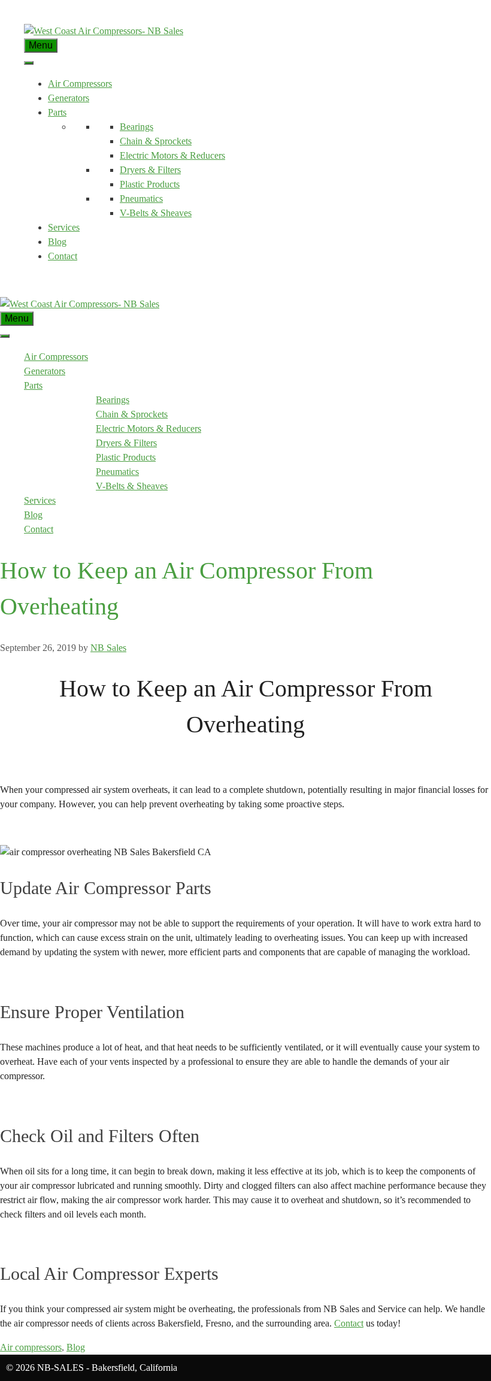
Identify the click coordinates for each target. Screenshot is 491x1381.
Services (64, 227)
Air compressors (31, 1347)
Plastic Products (150, 184)
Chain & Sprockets (156, 141)
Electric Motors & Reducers (172, 155)
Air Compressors (80, 83)
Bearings (136, 127)
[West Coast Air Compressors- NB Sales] (79, 304)
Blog (57, 242)
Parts (57, 112)
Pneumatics (141, 198)
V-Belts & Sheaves (156, 213)
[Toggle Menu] (29, 63)
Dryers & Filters (150, 170)
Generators (68, 98)
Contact (62, 256)
